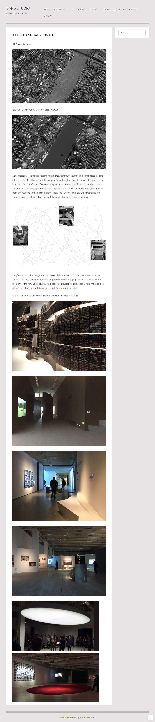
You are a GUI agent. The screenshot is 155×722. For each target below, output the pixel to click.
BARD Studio (18, 8)
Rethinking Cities (63, 9)
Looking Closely (110, 9)
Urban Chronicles (87, 9)
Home (47, 9)
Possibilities (130, 9)
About (48, 16)
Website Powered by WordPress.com (77, 717)
